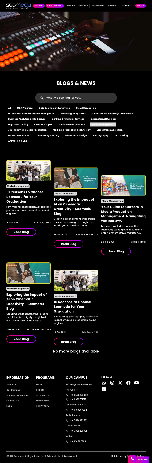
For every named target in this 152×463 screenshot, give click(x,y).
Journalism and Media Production (27, 129)
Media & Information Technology (72, 129)
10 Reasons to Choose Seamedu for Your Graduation (24, 197)
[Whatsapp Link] (104, 383)
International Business (103, 118)
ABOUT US (70, 6)
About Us (11, 384)
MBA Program (25, 107)
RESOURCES (112, 6)
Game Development (19, 135)
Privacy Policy (54, 456)
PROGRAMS (82, 6)
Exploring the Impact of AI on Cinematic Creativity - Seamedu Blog (74, 206)
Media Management (102, 124)
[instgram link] (112, 383)
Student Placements (17, 395)
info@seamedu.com (80, 384)
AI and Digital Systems (73, 113)
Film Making (121, 135)
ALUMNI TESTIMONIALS (54, 6)
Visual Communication (110, 129)
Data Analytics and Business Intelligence (31, 113)
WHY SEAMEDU (126, 6)
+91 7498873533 (78, 420)
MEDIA (39, 384)
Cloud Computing (86, 107)
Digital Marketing (18, 124)
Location (11, 411)
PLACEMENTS (38, 6)
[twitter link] (120, 383)
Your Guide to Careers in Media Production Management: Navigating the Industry (123, 214)
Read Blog (21, 232)
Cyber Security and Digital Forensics (112, 113)
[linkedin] (104, 389)
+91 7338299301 (78, 430)
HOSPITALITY (42, 405)
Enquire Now (142, 459)
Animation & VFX (17, 140)
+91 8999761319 (77, 399)
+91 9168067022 (78, 409)
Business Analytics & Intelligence (27, 118)
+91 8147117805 (77, 441)
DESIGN (40, 389)
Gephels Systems (136, 456)
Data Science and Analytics (54, 107)
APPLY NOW (140, 6)
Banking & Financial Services (68, 118)
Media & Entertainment (71, 124)
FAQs (9, 405)
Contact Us (12, 400)
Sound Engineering (48, 135)
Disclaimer (70, 456)
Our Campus (13, 389)
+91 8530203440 (78, 395)
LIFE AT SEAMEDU (97, 6)
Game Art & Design (76, 135)
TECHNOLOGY (43, 395)
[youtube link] (136, 383)
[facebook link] (128, 383)
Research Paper (43, 124)
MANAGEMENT (43, 400)
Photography (100, 135)
